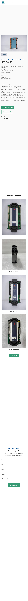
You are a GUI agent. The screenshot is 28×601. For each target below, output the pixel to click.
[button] (25, 2)
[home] (7, 2)
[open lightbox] (14, 43)
